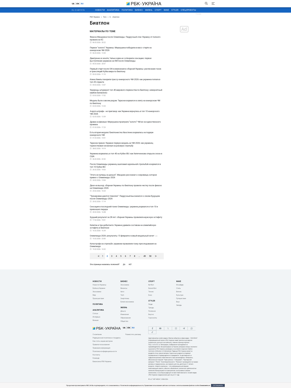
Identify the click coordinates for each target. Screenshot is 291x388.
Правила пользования (101, 344)
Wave (166, 10)
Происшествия (98, 298)
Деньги (123, 311)
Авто (122, 292)
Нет (130, 264)
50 (150, 256)
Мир (94, 295)
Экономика (97, 292)
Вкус (178, 302)
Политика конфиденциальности (105, 351)
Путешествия (181, 298)
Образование (125, 318)
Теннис (151, 292)
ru (82, 4)
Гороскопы (152, 318)
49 (144, 256)
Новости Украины (99, 285)
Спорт (158, 10)
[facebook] (152, 328)
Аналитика (113, 10)
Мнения (95, 320)
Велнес (179, 292)
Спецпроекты (188, 10)
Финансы (123, 288)
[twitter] (168, 328)
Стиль (178, 288)
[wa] (192, 328)
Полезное (152, 311)
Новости (100, 10)
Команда (96, 358)
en (77, 4)
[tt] (152, 332)
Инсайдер (179, 285)
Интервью (96, 317)
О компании (97, 334)
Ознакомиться (205, 385)
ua (73, 4)
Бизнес (139, 10)
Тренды (151, 308)
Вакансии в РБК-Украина (102, 361)
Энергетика (124, 298)
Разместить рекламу (133, 334)
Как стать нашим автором (103, 341)
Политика (127, 10)
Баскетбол (152, 288)
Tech (122, 295)
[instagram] (176, 328)
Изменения (124, 314)
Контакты (96, 355)
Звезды (179, 305)
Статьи (95, 313)
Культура (179, 295)
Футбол (151, 285)
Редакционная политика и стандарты (106, 338)
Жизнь (148, 10)
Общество (124, 321)
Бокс (150, 295)
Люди (150, 304)
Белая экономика (127, 302)
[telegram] (184, 328)
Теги (104, 17)
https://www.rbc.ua (154, 344)
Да (124, 264)
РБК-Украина (95, 17)
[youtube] (160, 328)
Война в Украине (99, 288)
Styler (174, 10)
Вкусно (151, 314)
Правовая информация (101, 348)
